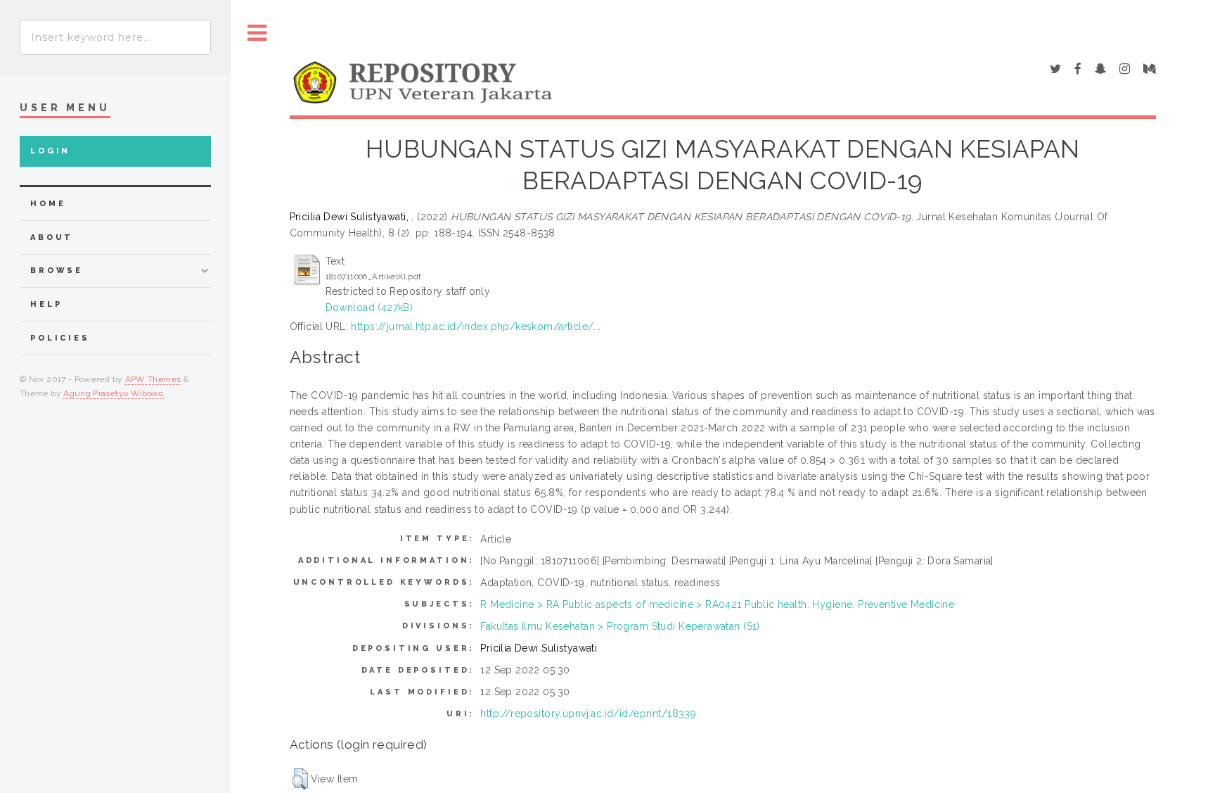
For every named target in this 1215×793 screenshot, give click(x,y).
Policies (60, 338)
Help (46, 304)
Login (50, 151)
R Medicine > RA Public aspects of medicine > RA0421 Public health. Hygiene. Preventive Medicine (717, 604)
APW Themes (153, 379)
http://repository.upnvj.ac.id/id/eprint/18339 (588, 713)
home (47, 203)
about (51, 237)
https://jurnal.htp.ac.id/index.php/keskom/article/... (475, 326)
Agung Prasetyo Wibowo (113, 393)
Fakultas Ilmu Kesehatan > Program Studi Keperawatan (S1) (620, 626)
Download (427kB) (369, 307)
